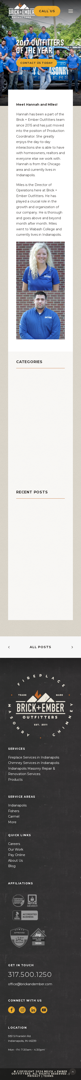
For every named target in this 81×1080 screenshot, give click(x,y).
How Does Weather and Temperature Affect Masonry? (37, 558)
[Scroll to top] (72, 1071)
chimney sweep (33, 399)
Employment (29, 410)
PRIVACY (33, 1076)
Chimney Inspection (37, 387)
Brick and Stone (33, 376)
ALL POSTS (40, 647)
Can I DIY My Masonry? (36, 514)
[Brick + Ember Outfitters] (30, 10)
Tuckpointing (30, 470)
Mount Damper (31, 427)
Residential (28, 453)
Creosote (25, 404)
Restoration (28, 459)
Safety (23, 464)
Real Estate (28, 447)
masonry (25, 421)
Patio (21, 442)
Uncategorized (31, 476)
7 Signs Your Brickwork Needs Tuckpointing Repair (37, 584)
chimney (25, 382)
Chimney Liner (31, 393)
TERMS (48, 1076)
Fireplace (26, 416)
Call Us (47, 11)
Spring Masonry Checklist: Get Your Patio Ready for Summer (39, 533)
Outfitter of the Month (33, 434)
